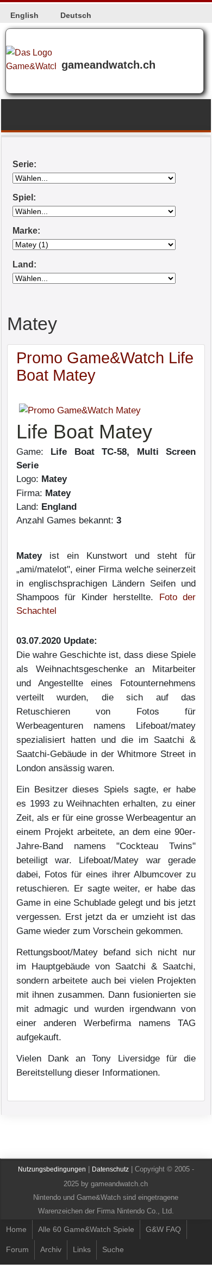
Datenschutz (110, 1169)
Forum (17, 1249)
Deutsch (75, 15)
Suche (113, 1249)
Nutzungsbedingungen (52, 1169)
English (24, 15)
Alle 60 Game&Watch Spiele (86, 1229)
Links (82, 1249)
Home (16, 1229)
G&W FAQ (163, 1229)
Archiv (50, 1249)
